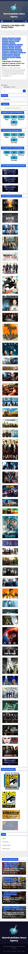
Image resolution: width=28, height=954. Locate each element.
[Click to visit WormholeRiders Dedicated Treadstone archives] (10, 705)
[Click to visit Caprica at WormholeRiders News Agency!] (10, 268)
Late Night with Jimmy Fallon (8, 49)
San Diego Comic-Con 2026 (9, 865)
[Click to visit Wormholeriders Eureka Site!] (10, 389)
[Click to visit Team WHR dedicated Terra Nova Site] (10, 620)
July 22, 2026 (7, 916)
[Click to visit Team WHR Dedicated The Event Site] (10, 651)
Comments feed (6, 845)
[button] (23, 21)
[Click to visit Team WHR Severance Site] (10, 582)
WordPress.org (6, 848)
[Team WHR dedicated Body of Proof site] (10, 256)
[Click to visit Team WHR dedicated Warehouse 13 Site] (10, 751)
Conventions (13, 951)
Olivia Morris (6, 891)
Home (4, 951)
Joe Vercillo (11, 47)
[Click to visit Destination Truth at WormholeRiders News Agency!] (10, 368)
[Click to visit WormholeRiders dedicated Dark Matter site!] (10, 317)
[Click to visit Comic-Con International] (11, 781)
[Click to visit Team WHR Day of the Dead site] (10, 332)
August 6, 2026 (8, 887)
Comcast (18, 38)
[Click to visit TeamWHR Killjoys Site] (10, 491)
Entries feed (5, 841)
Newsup (22, 946)
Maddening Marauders (8, 878)
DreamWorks (11, 41)
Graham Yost (19, 44)
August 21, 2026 (8, 872)
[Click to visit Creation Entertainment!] (11, 814)
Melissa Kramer (5, 52)
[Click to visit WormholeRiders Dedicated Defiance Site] (10, 361)
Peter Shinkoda (17, 54)
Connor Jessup (5, 39)
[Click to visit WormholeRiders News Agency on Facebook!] (10, 180)
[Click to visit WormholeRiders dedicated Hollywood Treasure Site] (10, 477)
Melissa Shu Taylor (13, 52)
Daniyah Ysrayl (17, 39)
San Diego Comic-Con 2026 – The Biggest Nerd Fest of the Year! (13, 914)
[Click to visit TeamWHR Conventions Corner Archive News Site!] (10, 762)
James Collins (18, 46)
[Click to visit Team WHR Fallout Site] (10, 412)
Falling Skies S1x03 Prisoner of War (9, 44)
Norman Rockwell (7, 863)
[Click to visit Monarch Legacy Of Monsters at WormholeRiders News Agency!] (10, 527)
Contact (8, 951)
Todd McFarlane (7, 909)
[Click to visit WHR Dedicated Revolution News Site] (10, 561)
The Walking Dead (15, 907)
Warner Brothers (7, 896)
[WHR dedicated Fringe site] (10, 433)
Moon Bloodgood (22, 52)
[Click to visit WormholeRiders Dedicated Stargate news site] (10, 603)
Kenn (15, 887)
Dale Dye (11, 39)
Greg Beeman (4, 46)
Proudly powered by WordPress (9, 946)
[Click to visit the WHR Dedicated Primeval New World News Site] (10, 551)
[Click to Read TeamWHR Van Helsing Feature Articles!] (10, 730)
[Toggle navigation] (13, 21)
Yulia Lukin (4, 59)
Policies (23, 951)
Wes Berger (12, 57)
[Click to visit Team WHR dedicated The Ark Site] (10, 635)
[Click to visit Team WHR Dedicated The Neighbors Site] (10, 680)
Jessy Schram (5, 47)
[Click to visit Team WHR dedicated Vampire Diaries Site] (10, 717)
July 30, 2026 (7, 901)
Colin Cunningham (11, 38)
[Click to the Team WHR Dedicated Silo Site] (10, 593)
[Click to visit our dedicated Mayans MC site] (10, 511)
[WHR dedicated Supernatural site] (10, 611)
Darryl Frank (5, 41)
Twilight (13, 909)
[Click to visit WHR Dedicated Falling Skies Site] (10, 401)
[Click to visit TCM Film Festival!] (10, 825)
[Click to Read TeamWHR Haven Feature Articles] (10, 449)
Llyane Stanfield (18, 49)
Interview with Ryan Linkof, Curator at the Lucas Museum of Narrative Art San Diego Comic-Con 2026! (13, 871)
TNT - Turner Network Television (10, 894)
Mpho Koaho (4, 54)
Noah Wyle (10, 54)
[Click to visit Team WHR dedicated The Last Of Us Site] (10, 665)
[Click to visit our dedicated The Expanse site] (10, 692)
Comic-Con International (9, 876)
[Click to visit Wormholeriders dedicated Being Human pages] (10, 243)
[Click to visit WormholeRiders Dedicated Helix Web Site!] (10, 465)
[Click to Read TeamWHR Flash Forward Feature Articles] (10, 423)
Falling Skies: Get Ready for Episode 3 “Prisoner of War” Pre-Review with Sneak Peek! (13, 63)
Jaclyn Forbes (11, 46)
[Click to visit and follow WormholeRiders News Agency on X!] (10, 188)
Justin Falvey (17, 47)
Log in (3, 838)
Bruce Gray (4, 38)
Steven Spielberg (5, 57)
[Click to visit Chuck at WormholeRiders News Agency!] (10, 284)
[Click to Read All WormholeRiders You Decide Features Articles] (10, 172)
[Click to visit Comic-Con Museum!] (8, 799)
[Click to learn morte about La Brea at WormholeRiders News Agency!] (10, 502)
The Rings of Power (7, 907)
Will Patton (18, 57)
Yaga (5, 910)
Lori (16, 872)
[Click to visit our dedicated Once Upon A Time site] (10, 543)
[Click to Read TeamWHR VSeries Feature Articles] (10, 740)
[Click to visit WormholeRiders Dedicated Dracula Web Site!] (10, 376)
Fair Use (19, 951)
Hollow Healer (18, 876)
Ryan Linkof (14, 863)
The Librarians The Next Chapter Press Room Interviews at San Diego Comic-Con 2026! (12, 900)
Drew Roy (17, 41)
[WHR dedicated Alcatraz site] (10, 217)
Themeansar (13, 948)
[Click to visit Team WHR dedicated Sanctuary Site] (10, 571)
